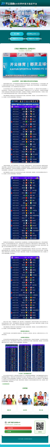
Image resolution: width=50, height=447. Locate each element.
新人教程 (16, 34)
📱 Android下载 (9, 428)
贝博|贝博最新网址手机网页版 (17, 39)
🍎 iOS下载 (8, 431)
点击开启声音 (42, 75)
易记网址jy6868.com (33, 34)
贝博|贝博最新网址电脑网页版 (33, 39)
